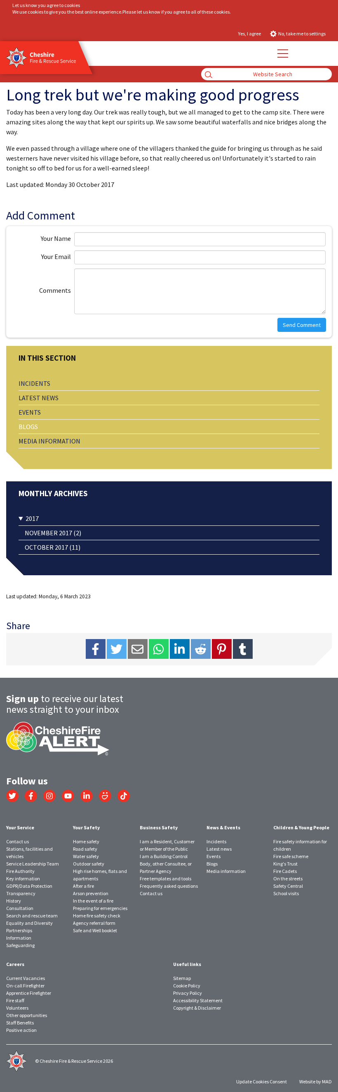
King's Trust (285, 864)
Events (30, 412)
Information (18, 938)
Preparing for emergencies (100, 908)
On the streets (288, 878)
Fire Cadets (285, 871)
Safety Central (288, 886)
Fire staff (15, 1000)
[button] (282, 53)
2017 (32, 518)
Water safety (86, 856)
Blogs (28, 426)
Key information (23, 878)
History (13, 901)
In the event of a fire (93, 901)
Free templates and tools (165, 878)
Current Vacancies (25, 978)
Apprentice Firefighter (28, 993)
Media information (49, 441)
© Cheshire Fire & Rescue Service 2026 (74, 1061)
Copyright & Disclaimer (197, 1008)
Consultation (19, 908)
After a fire (83, 886)
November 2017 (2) (53, 533)
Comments (55, 290)
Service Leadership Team (32, 864)
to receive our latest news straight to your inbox (64, 704)
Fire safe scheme (290, 856)
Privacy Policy (187, 993)
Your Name (56, 238)
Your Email (56, 256)
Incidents (34, 383)
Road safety (85, 849)
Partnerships (19, 930)
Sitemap (182, 978)
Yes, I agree (249, 33)
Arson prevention (90, 893)
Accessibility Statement (198, 1000)
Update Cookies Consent (261, 1081)
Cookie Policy (186, 985)
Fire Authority (20, 871)
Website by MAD (315, 1081)
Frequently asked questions (169, 886)
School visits (286, 893)
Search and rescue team (32, 915)
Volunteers (17, 1008)
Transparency (20, 893)
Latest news (39, 398)
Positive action (21, 1030)
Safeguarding (20, 945)
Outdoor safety (88, 864)
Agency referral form (94, 923)
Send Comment (302, 325)
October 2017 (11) (52, 547)
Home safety (86, 841)
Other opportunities (26, 1015)
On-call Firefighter (25, 985)
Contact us (17, 841)
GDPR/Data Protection (29, 886)
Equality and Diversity (29, 923)
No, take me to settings (302, 33)
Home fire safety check (96, 915)
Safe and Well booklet (95, 930)
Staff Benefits (20, 1023)
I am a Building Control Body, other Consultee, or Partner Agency (166, 863)
